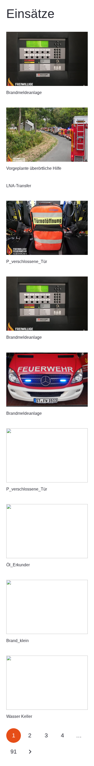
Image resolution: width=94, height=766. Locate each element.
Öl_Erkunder (18, 565)
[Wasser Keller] (47, 683)
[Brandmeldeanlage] (47, 59)
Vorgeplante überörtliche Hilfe (33, 168)
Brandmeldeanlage (24, 92)
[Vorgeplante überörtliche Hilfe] (47, 135)
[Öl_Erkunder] (47, 531)
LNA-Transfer (18, 186)
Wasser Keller (19, 716)
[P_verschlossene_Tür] (47, 228)
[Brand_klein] (47, 607)
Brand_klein (17, 640)
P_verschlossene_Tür (26, 261)
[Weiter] (29, 751)
